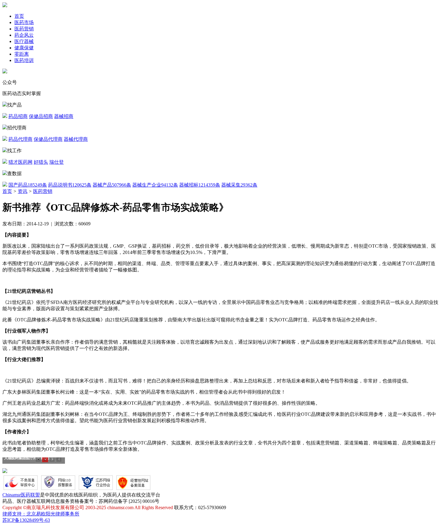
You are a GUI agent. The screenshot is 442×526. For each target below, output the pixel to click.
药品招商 (18, 116)
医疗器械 (24, 41)
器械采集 (239, 184)
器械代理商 (76, 139)
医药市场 (24, 22)
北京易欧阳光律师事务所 (52, 513)
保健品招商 (41, 116)
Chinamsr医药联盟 (21, 494)
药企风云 (24, 35)
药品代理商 (20, 139)
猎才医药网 (20, 162)
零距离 (21, 54)
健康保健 (24, 47)
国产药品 (27, 184)
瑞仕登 (56, 162)
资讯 (22, 191)
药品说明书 (69, 184)
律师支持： (14, 513)
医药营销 (24, 28)
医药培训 (24, 60)
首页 (19, 16)
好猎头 (41, 162)
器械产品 (112, 184)
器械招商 (63, 116)
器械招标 (199, 184)
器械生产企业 (155, 184)
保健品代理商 (48, 139)
